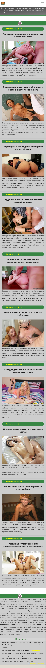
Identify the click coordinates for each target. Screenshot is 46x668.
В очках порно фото (14, 28)
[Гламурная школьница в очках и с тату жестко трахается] (23, 53)
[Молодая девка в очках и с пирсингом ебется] (23, 450)
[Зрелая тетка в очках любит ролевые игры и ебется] (23, 507)
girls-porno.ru (35, 650)
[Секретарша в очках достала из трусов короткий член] (23, 165)
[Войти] (10, 3)
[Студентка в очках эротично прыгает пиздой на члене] (23, 220)
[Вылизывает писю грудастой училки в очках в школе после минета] (23, 108)
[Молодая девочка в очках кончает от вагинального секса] (23, 390)
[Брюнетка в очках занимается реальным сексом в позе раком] (23, 278)
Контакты (20, 639)
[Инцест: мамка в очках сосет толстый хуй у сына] (23, 333)
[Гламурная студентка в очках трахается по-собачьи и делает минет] (23, 562)
